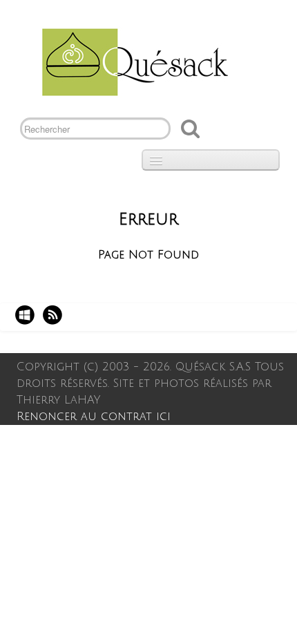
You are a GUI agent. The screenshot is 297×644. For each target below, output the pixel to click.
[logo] (129, 61)
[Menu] (211, 160)
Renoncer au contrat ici (94, 416)
